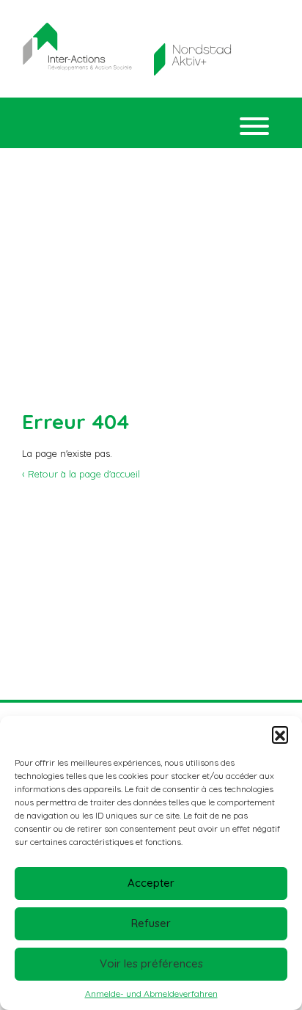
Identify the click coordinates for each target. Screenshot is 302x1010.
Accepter (151, 883)
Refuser (151, 923)
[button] (280, 734)
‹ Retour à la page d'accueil (81, 474)
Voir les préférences (151, 963)
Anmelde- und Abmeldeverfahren (151, 993)
